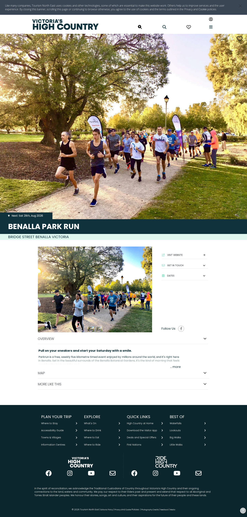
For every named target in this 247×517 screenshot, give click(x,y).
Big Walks (175, 437)
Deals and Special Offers (141, 437)
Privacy (117, 509)
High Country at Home (140, 423)
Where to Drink (92, 430)
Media (172, 509)
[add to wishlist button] (240, 38)
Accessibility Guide (52, 430)
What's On (90, 423)
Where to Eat (91, 437)
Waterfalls (175, 423)
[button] (184, 265)
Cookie (202, 9)
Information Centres (53, 444)
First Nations (134, 444)
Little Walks (176, 444)
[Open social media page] (181, 329)
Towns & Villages (51, 437)
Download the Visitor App (142, 430)
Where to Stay (49, 423)
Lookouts (175, 430)
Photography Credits (150, 509)
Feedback (164, 509)
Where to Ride (92, 444)
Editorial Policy (106, 509)
